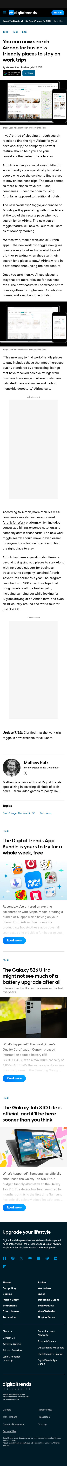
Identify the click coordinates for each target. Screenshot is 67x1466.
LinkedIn (55, 1258)
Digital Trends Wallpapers (51, 1347)
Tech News (45, 813)
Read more (14, 940)
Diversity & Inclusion (13, 1424)
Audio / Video (11, 1300)
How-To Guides (46, 1311)
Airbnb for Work (14, 522)
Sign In (58, 12)
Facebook (4, 1258)
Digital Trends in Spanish (50, 1354)
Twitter (21, 1258)
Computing (9, 1288)
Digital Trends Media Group (19, 1443)
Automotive (9, 1317)
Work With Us (10, 1416)
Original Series (46, 1317)
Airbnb (41, 141)
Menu (4, 12)
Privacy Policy (45, 1409)
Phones (7, 1282)
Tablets (42, 1282)
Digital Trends (19, 16)
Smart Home (10, 1305)
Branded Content (47, 1341)
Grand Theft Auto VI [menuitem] (13, 21)
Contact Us (9, 1337)
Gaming (7, 1294)
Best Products (46, 1305)
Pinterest (47, 1258)
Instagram (12, 1258)
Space (41, 1294)
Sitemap (42, 1424)
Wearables (44, 1288)
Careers (7, 1409)
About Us (7, 1331)
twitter (25, 773)
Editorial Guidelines (12, 1350)
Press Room (44, 1416)
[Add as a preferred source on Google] (12, 73)
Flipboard (4, 1266)
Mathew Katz (12, 67)
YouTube (30, 1258)
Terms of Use (9, 1431)
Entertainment (11, 1311)
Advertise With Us (12, 1344)
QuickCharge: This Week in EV (19, 813)
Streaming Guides (48, 1300)
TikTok (38, 1258)
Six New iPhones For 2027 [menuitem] (38, 21)
